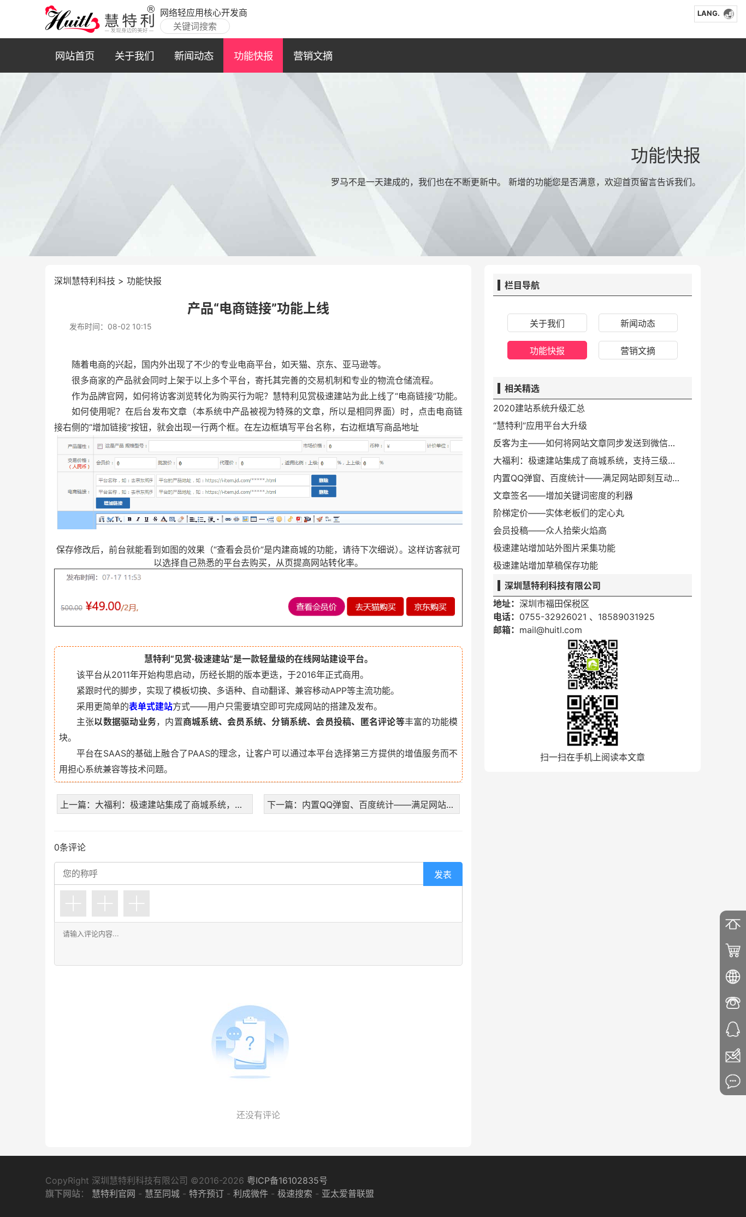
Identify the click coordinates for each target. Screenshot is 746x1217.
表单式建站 (151, 706)
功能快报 (253, 56)
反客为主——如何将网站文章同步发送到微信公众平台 (588, 443)
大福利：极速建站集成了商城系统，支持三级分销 (588, 460)
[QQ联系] (733, 1029)
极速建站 (333, 396)
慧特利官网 (113, 1193)
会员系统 (245, 721)
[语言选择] (733, 977)
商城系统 (200, 721)
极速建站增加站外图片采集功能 (554, 547)
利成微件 (250, 1193)
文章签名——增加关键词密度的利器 (563, 495)
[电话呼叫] (733, 1003)
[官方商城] (733, 950)
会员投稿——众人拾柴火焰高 (550, 530)
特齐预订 (206, 1193)
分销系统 (289, 721)
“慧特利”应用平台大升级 (540, 425)
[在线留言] (733, 1081)
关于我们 (134, 56)
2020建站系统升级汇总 (539, 408)
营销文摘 (313, 56)
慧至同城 (162, 1193)
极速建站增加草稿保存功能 (545, 565)
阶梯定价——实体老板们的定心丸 (558, 512)
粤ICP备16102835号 (286, 1180)
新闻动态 (194, 56)
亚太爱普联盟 (348, 1193)
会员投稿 (333, 721)
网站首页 (74, 56)
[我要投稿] (733, 1055)
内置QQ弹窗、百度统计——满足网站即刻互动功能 (588, 477)
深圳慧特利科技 (84, 280)
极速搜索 (294, 1193)
